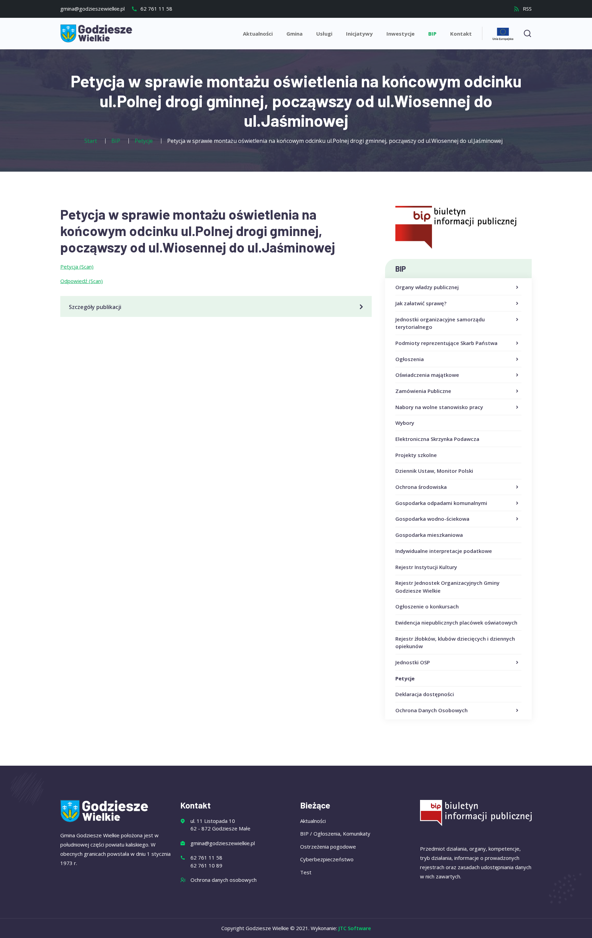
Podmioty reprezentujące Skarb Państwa (446, 343)
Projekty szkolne (416, 455)
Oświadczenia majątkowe (427, 374)
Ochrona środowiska (421, 486)
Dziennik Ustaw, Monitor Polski (434, 470)
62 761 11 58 (155, 8)
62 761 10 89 (206, 865)
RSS (526, 8)
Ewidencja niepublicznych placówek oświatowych (456, 622)
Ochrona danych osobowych (223, 879)
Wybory (404, 422)
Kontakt (461, 33)
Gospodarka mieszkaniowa (429, 534)
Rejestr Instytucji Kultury (426, 567)
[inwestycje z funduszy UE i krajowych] (503, 33)
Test (305, 872)
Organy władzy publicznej (427, 287)
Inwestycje (400, 33)
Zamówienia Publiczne (423, 390)
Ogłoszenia (409, 359)
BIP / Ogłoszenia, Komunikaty (335, 833)
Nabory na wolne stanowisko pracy (439, 407)
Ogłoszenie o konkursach (427, 606)
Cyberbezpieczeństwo (327, 859)
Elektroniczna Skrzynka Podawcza (437, 438)
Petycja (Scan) (77, 266)
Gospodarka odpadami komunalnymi (441, 502)
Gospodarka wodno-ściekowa (432, 518)
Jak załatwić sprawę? (420, 303)
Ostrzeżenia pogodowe (328, 846)
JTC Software (354, 928)
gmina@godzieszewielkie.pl (92, 8)
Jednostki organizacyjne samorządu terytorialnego (440, 323)
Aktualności (258, 33)
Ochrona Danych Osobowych (431, 710)
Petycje (405, 678)
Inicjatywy (359, 33)
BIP (432, 33)
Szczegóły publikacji (95, 307)
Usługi (324, 33)
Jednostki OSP (412, 662)
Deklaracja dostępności (424, 694)
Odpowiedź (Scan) (81, 280)
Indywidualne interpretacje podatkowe (443, 550)
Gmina (294, 33)
